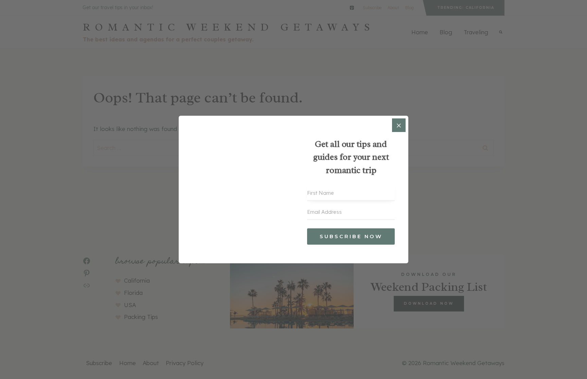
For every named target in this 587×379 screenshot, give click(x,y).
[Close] (399, 125)
